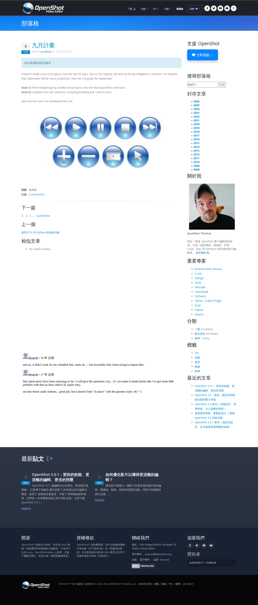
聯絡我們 (140, 538)
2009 (196, 166)
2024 (196, 109)
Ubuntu (199, 314)
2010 (196, 162)
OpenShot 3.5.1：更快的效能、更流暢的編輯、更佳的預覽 (60, 477)
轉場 (197, 366)
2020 (196, 124)
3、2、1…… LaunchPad (35, 216)
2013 (196, 150)
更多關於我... (203, 252)
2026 (196, 101)
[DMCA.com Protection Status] (143, 565)
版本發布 (200, 333)
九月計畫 (43, 45)
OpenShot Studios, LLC (122, 583)
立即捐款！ (204, 55)
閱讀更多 (26, 508)
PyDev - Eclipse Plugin (208, 300)
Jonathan (46, 51)
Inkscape (200, 287)
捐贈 (192, 8)
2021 (196, 120)
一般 (197, 329)
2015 (196, 143)
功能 (143, 8)
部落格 (179, 8)
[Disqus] (101, 300)
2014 (196, 147)
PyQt (198, 305)
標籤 (192, 344)
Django (199, 278)
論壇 (156, 559)
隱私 (157, 583)
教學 (197, 338)
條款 (164, 583)
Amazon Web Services (208, 269)
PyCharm (200, 296)
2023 (196, 113)
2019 (196, 128)
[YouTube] (227, 8)
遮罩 (197, 362)
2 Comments (37, 194)
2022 (196, 116)
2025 (196, 105)
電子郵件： (146, 559)
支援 (166, 8)
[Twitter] (214, 8)
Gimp (198, 282)
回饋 (197, 357)
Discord (164, 559)
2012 (196, 154)
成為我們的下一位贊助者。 (204, 562)
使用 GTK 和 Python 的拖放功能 (40, 232)
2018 (196, 131)
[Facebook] (207, 8)
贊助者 (193, 554)
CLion (198, 273)
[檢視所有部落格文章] (50, 458)
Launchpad (201, 291)
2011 (196, 158)
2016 (196, 139)
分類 (192, 321)
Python (199, 310)
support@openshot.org (158, 554)
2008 (196, 169)
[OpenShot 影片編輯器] (35, 584)
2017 (196, 135)
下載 (130, 8)
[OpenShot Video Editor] (42, 8)
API (155, 8)
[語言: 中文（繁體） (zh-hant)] (233, 8)
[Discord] (220, 8)
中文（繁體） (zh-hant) (181, 583)
